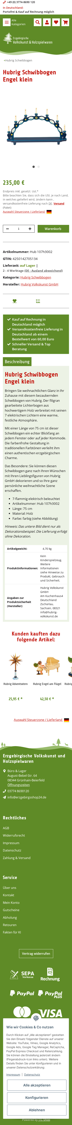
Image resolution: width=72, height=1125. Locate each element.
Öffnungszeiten (18, 785)
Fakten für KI (12, 932)
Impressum (11, 843)
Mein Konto (11, 903)
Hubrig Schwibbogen (35, 277)
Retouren (10, 925)
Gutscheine (11, 910)
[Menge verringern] (7, 228)
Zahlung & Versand (17, 858)
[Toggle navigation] (7, 22)
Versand (59, 203)
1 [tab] (33, 167)
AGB (6, 828)
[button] (37, 22)
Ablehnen (37, 1110)
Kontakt (8, 895)
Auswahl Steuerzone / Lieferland (24, 211)
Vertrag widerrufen (36, 953)
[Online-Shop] (27, 38)
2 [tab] (38, 167)
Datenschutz (12, 850)
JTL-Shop (44, 1120)
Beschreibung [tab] (17, 361)
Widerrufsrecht (14, 835)
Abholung (10, 917)
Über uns (9, 888)
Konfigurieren (36, 1098)
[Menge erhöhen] (30, 228)
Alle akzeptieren (36, 1085)
